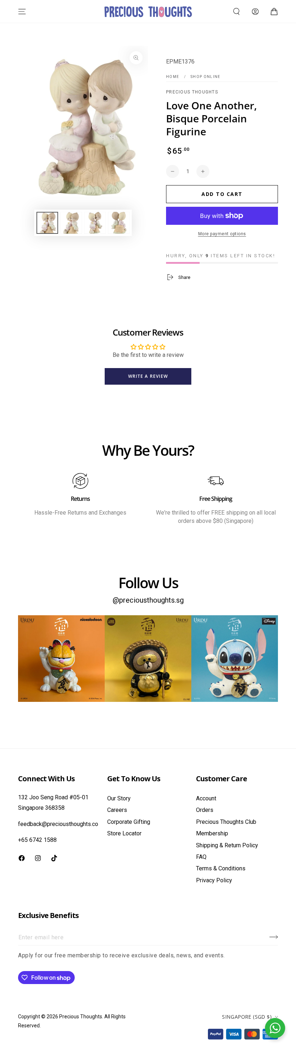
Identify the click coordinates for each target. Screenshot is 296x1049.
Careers (117, 810)
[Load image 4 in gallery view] (119, 223)
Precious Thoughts (192, 92)
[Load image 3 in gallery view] (95, 223)
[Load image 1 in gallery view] (47, 223)
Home (172, 77)
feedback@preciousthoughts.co (58, 824)
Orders (204, 810)
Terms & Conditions (220, 868)
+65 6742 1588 (37, 839)
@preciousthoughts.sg (148, 600)
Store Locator (124, 833)
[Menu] (22, 11)
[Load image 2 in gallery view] (71, 223)
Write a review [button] (147, 376)
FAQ (201, 856)
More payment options (222, 233)
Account (206, 798)
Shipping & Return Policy (227, 845)
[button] (236, 11)
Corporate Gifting (128, 821)
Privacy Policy (214, 880)
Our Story (119, 798)
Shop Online (205, 77)
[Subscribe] (273, 937)
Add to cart (222, 194)
